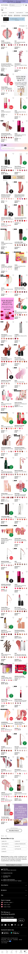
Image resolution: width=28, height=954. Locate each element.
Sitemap (20, 939)
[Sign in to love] (13, 51)
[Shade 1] (2, 45)
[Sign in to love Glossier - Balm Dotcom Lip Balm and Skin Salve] (13, 275)
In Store (10, 15)
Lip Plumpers (18, 859)
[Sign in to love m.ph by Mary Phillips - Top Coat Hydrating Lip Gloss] (26, 229)
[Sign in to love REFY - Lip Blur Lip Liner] (26, 549)
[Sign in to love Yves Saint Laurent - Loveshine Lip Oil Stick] (13, 804)
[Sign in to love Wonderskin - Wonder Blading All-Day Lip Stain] (13, 757)
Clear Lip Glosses (17, 860)
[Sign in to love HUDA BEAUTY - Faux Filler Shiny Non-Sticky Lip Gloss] (26, 757)
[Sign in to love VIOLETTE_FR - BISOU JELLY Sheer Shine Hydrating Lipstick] (13, 617)
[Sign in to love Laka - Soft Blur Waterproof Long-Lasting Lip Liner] (13, 640)
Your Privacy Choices (5, 941)
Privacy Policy (3, 939)
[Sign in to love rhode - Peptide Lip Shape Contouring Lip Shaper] (26, 98)
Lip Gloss (11, 856)
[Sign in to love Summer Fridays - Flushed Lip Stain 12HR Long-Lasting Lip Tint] (13, 686)
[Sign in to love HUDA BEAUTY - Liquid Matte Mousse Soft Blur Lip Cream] (13, 322)
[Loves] (23, 5)
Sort (5, 15)
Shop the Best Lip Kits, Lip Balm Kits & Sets (17, 858)
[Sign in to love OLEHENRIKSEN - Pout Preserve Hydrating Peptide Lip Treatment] (13, 709)
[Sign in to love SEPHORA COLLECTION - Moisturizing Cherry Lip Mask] (26, 663)
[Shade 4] (9, 45)
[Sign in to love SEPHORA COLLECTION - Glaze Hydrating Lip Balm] (13, 572)
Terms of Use (9, 939)
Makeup (2, 7)
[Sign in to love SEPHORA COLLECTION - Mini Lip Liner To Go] (13, 368)
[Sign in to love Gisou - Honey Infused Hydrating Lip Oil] (13, 413)
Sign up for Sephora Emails (7, 917)
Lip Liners (3, 859)
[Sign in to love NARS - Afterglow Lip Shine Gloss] (26, 368)
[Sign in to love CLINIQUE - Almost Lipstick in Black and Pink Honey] (26, 322)
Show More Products (14, 830)
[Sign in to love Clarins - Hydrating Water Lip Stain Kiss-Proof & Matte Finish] (26, 572)
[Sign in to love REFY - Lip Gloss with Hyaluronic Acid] (26, 504)
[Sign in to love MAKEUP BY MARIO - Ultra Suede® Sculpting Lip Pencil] (13, 549)
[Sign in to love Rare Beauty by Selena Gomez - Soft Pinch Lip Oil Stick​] (26, 205)
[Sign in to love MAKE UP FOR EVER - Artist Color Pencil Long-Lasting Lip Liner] (26, 458)
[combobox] (15, 5)
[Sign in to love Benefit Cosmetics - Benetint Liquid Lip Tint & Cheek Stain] (26, 780)
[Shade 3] (7, 45)
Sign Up (21, 920)
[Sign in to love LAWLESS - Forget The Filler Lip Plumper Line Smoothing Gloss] (13, 780)
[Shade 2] (4, 45)
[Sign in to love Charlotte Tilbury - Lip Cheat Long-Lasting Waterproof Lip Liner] (13, 595)
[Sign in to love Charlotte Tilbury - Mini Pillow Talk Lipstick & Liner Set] (13, 481)
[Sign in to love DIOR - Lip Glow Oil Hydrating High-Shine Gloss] (13, 390)
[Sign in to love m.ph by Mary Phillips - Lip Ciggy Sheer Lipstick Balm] (13, 504)
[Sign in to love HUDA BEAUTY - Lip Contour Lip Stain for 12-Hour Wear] (26, 51)
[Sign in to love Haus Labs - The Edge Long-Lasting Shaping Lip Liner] (26, 734)
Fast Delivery (17, 15)
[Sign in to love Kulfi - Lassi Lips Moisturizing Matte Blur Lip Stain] (26, 28)
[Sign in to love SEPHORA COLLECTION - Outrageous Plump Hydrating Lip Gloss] (13, 205)
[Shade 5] (11, 45)
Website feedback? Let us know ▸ (14, 865)
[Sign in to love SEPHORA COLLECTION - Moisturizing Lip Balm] (26, 413)
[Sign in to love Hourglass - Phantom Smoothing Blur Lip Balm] (13, 734)
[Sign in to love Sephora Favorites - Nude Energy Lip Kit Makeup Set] (26, 390)
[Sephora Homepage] (4, 5)
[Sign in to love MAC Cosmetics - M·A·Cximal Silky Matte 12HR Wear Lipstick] (13, 153)
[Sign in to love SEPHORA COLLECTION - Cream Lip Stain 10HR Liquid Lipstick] (26, 275)
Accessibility (15, 939)
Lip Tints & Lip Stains (10, 859)
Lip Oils (11, 860)
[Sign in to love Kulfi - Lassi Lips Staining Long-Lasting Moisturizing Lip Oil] (26, 298)
